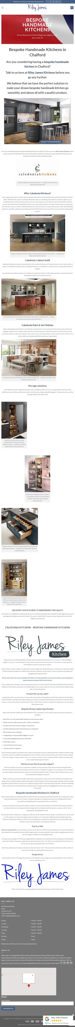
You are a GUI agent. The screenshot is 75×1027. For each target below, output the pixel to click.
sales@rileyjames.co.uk (12, 916)
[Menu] (2, 7)
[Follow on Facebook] (47, 1)
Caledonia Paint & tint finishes (37, 325)
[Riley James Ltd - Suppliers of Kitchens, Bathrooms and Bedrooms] (37, 7)
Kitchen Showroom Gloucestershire (28, 1024)
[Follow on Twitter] (53, 1)
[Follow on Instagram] (50, 1)
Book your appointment (8, 830)
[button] (29, 985)
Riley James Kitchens (41, 72)
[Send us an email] (56, 1)
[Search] (72, 7)
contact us (53, 786)
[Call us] (60, 1)
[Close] (32, 975)
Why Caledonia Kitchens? (37, 193)
